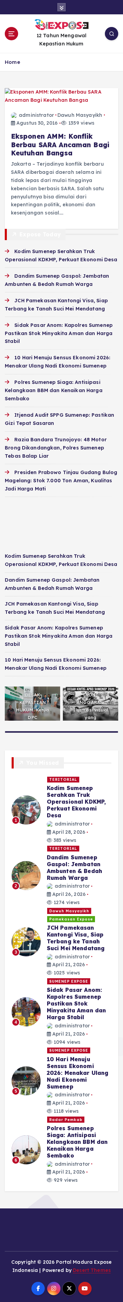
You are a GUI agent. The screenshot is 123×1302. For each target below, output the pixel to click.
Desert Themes (92, 1270)
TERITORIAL (63, 779)
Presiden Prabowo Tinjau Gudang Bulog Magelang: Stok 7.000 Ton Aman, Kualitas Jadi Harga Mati (61, 480)
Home (12, 62)
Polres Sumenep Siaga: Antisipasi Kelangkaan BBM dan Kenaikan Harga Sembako (53, 390)
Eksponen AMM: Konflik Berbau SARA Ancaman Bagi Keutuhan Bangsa (60, 144)
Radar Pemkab (65, 1119)
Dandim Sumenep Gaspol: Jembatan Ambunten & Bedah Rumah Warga (74, 867)
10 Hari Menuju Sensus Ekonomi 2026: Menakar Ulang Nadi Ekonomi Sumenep (78, 1073)
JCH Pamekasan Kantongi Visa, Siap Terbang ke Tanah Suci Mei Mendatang (76, 938)
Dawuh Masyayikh (79, 115)
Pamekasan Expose (71, 919)
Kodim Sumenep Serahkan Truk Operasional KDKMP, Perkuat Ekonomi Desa (76, 802)
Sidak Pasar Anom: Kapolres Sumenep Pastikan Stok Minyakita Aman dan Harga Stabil (59, 333)
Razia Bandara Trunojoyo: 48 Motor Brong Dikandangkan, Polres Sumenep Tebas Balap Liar (56, 448)
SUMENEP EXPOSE (68, 981)
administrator (36, 115)
